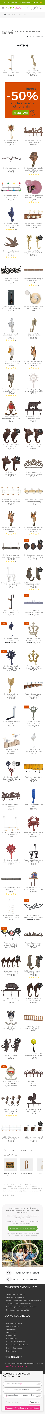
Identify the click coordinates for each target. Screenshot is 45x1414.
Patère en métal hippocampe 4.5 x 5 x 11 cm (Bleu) (11, 225)
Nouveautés (11, 1335)
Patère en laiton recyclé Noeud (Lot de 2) (33, 253)
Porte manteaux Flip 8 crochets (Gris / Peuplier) (11, 889)
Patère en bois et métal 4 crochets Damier (11, 281)
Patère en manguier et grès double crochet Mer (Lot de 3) (33, 1139)
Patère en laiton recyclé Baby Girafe (34, 72)
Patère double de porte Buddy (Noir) (33, 861)
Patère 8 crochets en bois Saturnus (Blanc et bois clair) (11, 502)
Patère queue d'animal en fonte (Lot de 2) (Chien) (33, 973)
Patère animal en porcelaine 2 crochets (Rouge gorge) (11, 419)
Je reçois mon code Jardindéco (22, 1228)
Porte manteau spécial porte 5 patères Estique (11, 834)
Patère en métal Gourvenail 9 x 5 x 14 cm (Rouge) (11, 862)
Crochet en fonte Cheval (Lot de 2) (33, 999)
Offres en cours (12, 1326)
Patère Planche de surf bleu (33, 806)
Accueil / (6, 31)
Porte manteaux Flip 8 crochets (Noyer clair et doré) (33, 281)
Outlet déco (11, 1332)
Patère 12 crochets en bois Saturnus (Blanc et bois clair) (11, 1139)
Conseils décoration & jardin (18, 1345)
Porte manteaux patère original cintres (33, 916)
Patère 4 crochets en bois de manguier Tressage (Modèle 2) (33, 225)
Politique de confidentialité (17, 1310)
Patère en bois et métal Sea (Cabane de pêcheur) (33, 889)
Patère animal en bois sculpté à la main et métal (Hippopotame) (33, 170)
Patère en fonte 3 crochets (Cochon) (11, 999)
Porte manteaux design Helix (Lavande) (33, 611)
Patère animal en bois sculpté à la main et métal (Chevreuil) (33, 529)
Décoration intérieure (21, 31)
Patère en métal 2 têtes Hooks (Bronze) (11, 307)
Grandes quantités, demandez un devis (22, 1307)
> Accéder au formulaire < (17, 1366)
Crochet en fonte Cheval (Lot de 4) (11, 972)
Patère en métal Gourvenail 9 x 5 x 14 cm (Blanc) (33, 391)
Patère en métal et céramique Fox (11, 1082)
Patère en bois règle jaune (33, 778)
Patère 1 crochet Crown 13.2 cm (33, 723)
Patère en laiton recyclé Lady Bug (11, 141)
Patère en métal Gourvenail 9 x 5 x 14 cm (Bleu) (11, 668)
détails (7, 1379)
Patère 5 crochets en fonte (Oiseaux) (33, 944)
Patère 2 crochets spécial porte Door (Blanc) (11, 73)
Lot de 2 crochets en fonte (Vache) (11, 473)
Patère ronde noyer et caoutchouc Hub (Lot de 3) (33, 557)
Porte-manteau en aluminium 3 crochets (11, 556)
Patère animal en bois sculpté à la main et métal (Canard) (11, 363)
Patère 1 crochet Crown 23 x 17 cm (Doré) (33, 668)
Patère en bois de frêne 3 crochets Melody (33, 307)
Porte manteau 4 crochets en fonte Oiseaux (33, 474)
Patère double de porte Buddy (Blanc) (11, 584)
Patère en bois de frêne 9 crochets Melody (33, 501)
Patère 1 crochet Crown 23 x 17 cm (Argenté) (33, 640)
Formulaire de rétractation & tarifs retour (23, 1301)
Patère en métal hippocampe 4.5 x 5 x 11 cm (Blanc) (11, 336)
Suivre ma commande (15, 1294)
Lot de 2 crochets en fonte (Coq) (11, 445)
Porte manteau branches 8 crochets (33, 1027)
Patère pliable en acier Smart (11, 723)
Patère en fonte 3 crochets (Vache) (33, 418)
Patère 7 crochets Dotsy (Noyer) (11, 1110)
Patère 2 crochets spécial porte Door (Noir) (11, 612)
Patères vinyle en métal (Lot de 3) (11, 944)
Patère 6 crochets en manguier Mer (33, 695)
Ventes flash (11, 1329)
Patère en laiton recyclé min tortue (33, 335)
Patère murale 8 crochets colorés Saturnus (11, 198)
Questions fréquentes (15, 1297)
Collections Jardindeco (15, 1342)
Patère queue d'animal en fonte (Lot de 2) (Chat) (33, 585)
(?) (21, 1384)
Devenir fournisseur (14, 1348)
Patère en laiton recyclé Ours (11, 695)
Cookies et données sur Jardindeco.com (17, 1375)
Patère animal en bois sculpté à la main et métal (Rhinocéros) (11, 391)
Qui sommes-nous (14, 1323)
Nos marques (11, 1339)
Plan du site (11, 1351)
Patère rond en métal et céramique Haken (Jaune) (33, 1056)
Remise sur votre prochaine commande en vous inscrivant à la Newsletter (22, 1210)
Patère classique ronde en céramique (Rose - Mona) (33, 198)
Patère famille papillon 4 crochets (11, 806)
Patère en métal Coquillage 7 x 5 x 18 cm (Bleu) (11, 640)
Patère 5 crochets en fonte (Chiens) (33, 141)
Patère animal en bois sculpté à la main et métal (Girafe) (11, 529)
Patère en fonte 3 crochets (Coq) (33, 1110)
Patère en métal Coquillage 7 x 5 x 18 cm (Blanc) (33, 751)
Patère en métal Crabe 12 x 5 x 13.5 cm (33, 833)
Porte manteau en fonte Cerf (11, 169)
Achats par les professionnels (18, 1304)
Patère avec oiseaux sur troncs (11, 750)
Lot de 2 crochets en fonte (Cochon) (33, 445)
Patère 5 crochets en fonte (33, 1082)
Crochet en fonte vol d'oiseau (11, 252)
